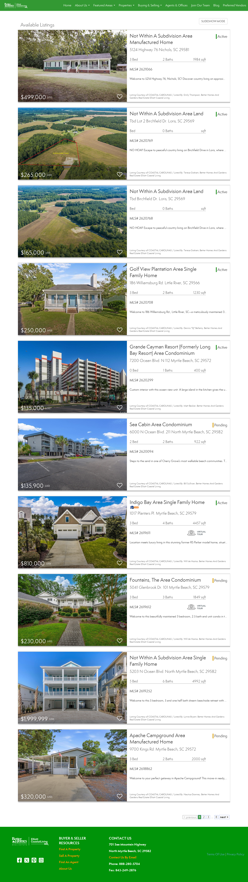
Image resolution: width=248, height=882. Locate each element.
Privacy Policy (235, 854)
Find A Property (69, 849)
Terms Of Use (216, 854)
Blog (216, 5)
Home (67, 5)
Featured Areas (105, 7)
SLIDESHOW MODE (213, 21)
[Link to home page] (18, 5)
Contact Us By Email (122, 857)
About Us (83, 7)
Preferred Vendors (234, 5)
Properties (127, 7)
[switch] (119, 97)
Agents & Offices (176, 5)
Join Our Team (200, 5)
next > (224, 817)
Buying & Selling (150, 7)
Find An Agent (68, 862)
